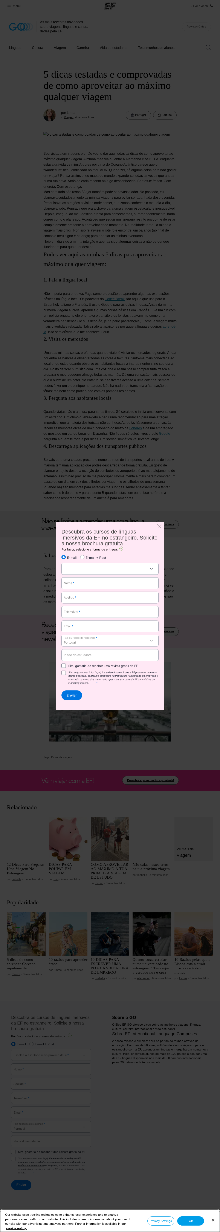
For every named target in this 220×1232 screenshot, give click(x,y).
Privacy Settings (161, 1221)
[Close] (213, 1220)
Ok (191, 1221)
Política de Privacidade (128, 675)
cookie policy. (16, 1228)
